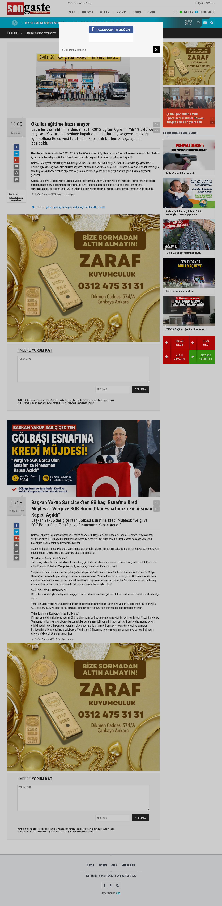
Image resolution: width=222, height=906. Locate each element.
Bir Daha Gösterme (75, 49)
